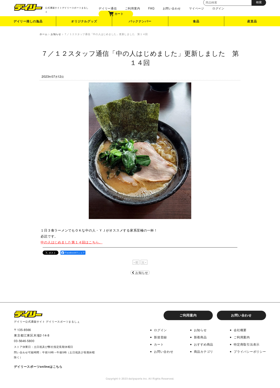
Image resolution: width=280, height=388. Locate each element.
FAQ (151, 8)
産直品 (252, 21)
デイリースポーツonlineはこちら (38, 366)
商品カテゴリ (203, 351)
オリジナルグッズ (84, 21)
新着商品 (200, 337)
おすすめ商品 (203, 344)
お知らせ (141, 272)
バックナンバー (140, 21)
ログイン (218, 8)
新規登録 (160, 337)
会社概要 (240, 330)
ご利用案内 (132, 8)
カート (119, 13)
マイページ (196, 8)
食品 (196, 21)
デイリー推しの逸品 (28, 21)
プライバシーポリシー (250, 351)
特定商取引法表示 (247, 344)
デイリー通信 (108, 8)
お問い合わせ (172, 8)
